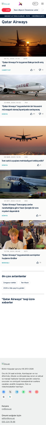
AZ (34, 3)
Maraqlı (5, 263)
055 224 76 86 (8, 422)
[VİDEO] (23, 234)
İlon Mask (25, 283)
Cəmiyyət (6, 70)
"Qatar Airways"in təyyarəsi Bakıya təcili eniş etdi (23, 64)
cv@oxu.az (7, 409)
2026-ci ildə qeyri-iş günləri (13, 288)
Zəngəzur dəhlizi (9, 283)
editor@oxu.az (8, 418)
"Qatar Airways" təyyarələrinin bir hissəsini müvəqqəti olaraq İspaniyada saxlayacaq (22, 108)
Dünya (5, 114)
